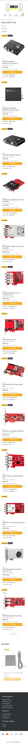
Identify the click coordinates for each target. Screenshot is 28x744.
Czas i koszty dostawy (7, 705)
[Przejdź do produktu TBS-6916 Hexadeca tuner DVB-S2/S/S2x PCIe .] (14, 554)
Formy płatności (6, 703)
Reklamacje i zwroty (7, 701)
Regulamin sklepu (6, 699)
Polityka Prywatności (7, 707)
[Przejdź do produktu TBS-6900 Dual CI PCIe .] (14, 325)
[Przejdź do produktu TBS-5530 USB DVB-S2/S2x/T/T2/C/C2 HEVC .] (14, 47)
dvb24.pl (3, 19)
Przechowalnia (5, 718)
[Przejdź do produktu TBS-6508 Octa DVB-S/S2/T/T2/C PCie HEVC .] (14, 231)
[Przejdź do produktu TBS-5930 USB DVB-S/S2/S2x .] (14, 140)
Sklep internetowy (12, 742)
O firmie (4, 724)
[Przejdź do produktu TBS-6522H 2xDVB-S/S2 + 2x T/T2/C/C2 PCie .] (14, 278)
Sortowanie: (4, 28)
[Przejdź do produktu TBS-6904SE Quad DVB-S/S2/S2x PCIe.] (14, 461)
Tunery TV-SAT (10, 19)
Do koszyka (12, 72)
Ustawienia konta (6, 716)
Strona (11, 634)
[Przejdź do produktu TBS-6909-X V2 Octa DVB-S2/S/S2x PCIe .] (14, 508)
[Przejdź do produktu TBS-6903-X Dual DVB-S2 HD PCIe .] (14, 416)
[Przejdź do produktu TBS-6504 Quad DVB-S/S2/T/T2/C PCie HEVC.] (14, 185)
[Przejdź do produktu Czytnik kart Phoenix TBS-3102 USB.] (14, 659)
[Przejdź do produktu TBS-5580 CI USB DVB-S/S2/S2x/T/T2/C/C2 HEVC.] (14, 93)
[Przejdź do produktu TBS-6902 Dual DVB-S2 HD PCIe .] (14, 601)
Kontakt (4, 726)
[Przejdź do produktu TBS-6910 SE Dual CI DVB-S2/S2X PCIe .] (14, 369)
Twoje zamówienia (6, 714)
